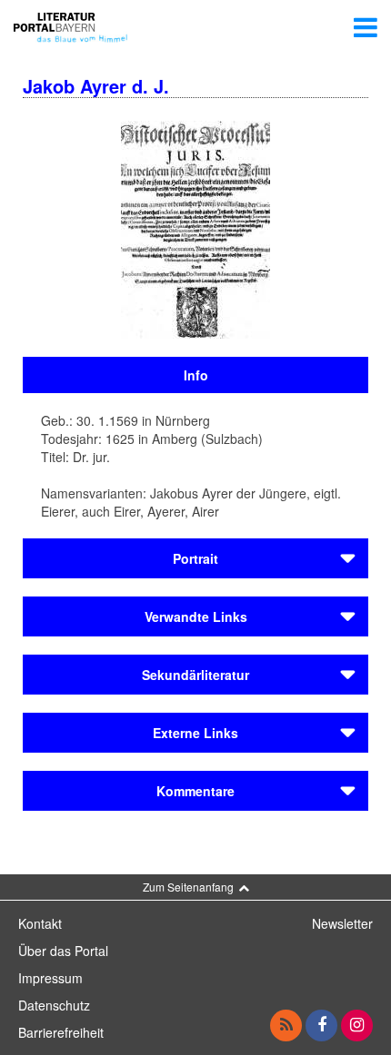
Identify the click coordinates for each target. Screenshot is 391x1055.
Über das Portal (63, 951)
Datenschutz (54, 1005)
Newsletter (342, 923)
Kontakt (40, 923)
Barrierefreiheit (61, 1032)
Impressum (50, 978)
